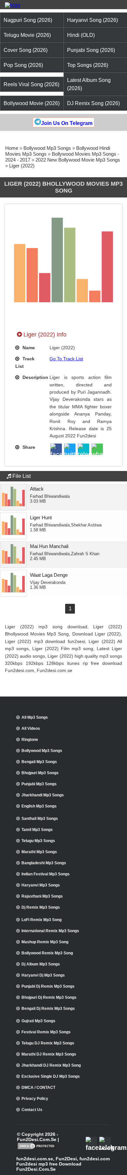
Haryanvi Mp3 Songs (40, 885)
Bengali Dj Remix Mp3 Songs (48, 1008)
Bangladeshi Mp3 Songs (43, 863)
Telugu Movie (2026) (27, 35)
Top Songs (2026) (87, 65)
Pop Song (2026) (23, 65)
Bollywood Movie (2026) (32, 103)
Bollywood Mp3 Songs (47, 148)
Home (11, 148)
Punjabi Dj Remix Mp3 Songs (48, 986)
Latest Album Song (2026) (89, 84)
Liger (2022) (22, 165)
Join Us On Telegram (66, 123)
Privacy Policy (34, 1098)
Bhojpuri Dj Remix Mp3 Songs (49, 997)
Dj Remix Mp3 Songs (40, 907)
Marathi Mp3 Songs (39, 852)
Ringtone (29, 739)
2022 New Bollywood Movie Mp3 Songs (77, 160)
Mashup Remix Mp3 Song (44, 942)
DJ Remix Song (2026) (93, 103)
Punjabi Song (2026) (91, 50)
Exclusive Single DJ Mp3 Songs (50, 1076)
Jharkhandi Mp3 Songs (42, 795)
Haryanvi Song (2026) (92, 20)
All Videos (30, 728)
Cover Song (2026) (26, 50)
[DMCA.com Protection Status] (36, 1148)
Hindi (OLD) (81, 35)
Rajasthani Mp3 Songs (42, 896)
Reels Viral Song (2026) (31, 84)
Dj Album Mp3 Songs (40, 964)
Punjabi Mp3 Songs (39, 784)
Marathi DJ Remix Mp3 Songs (48, 1054)
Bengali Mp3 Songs (39, 762)
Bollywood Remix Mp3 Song (47, 953)
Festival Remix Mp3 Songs (46, 1032)
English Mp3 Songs (39, 806)
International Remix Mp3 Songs (50, 931)
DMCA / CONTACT (38, 1087)
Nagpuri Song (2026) (28, 20)
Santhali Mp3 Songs (39, 818)
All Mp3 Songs (34, 717)
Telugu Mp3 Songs (38, 840)
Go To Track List (66, 358)
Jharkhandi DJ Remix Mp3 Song (51, 1065)
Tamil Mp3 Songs (37, 829)
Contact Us (31, 1109)
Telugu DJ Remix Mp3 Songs (47, 1043)
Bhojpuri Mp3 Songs (40, 773)
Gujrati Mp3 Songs (38, 1021)
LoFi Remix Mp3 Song (41, 919)
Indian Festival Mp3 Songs (45, 874)
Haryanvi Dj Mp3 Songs (43, 975)
